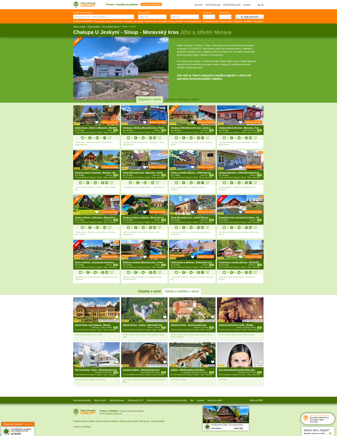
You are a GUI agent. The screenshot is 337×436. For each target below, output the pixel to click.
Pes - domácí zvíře (102, 21)
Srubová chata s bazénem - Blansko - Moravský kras (101, 172)
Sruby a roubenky (175, 21)
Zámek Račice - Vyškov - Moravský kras (142, 325)
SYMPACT (87, 427)
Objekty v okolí (149, 99)
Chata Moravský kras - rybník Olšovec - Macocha (195, 217)
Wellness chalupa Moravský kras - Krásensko (145, 262)
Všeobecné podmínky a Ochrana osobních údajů (166, 400)
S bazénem (128, 21)
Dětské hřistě (116, 21)
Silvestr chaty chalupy (129, 421)
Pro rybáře (162, 21)
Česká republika (94, 27)
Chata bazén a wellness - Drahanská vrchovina (194, 262)
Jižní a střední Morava (110, 27)
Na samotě (138, 21)
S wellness (248, 21)
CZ (259, 5)
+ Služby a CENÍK (18, 424)
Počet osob (207, 12)
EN (262, 5)
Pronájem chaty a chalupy (84, 421)
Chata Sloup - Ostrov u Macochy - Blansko (96, 128)
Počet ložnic (224, 12)
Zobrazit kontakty (110, 122)
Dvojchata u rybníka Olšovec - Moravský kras (241, 262)
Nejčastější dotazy (116, 400)
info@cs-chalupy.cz (114, 413)
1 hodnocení (162, 154)
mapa (115, 327)
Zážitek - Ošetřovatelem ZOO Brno (188, 370)
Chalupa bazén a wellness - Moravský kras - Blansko (149, 217)
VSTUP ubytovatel (212, 5)
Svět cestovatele (158, 421)
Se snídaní (258, 21)
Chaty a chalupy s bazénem (107, 421)
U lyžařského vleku (211, 21)
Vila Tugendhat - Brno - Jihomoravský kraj (96, 370)
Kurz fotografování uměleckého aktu (237, 370)
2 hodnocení (114, 244)
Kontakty (246, 5)
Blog (192, 400)
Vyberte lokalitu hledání (83, 12)
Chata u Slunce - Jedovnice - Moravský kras (97, 217)
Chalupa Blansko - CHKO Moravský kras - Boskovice (245, 172)
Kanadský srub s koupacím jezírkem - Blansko (242, 217)
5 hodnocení (258, 199)
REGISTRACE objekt (232, 5)
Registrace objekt (214, 400)
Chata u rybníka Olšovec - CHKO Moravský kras (194, 172)
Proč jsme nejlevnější (82, 400)
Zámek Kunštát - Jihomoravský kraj (188, 325)
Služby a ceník (100, 400)
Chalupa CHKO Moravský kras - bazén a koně (193, 128)
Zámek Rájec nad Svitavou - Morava (93, 325)
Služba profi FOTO (135, 400)
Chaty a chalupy (79, 27)
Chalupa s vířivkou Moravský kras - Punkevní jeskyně (149, 128)
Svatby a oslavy (226, 21)
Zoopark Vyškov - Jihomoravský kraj (141, 370)
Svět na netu (144, 421)
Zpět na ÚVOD (256, 400)
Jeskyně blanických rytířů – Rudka (236, 325)
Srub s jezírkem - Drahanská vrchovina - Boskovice (100, 262)
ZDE (109, 138)
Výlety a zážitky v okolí (182, 99)
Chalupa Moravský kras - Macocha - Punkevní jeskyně (245, 128)
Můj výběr (199, 5)
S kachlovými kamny (193, 21)
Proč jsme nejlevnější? (151, 4)
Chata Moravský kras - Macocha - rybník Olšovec (147, 172)
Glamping (238, 21)
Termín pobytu (144, 12)
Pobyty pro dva (151, 21)
